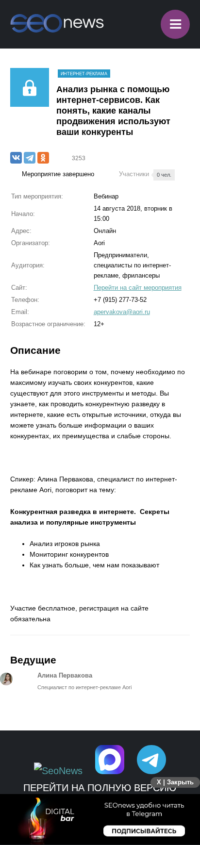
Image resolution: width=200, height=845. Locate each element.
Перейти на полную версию (99, 787)
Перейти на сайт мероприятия (138, 287)
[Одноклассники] (43, 158)
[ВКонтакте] (16, 158)
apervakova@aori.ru (122, 311)
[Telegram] (29, 158)
